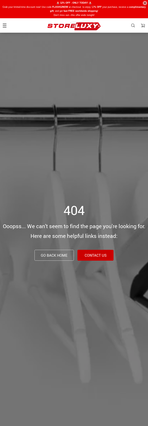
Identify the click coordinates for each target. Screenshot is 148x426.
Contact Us (95, 255)
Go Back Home (54, 255)
